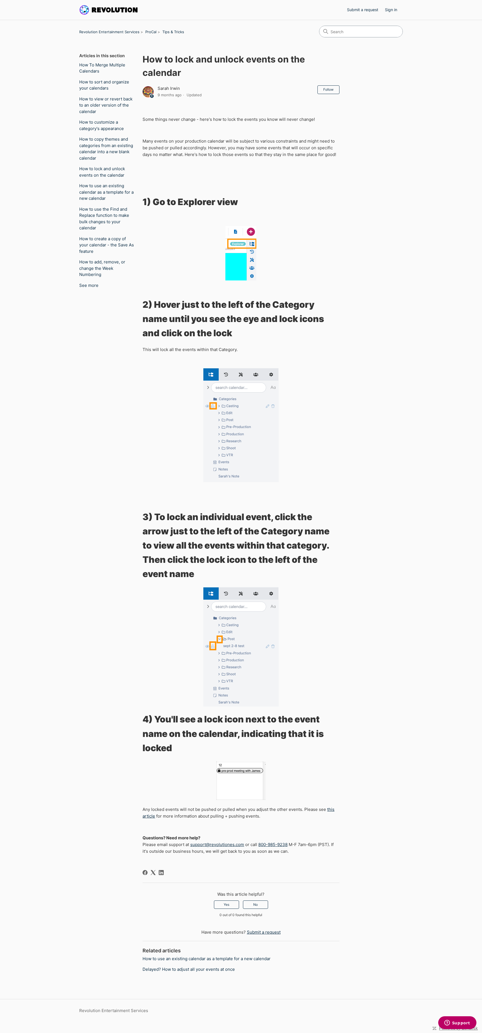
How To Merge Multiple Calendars (102, 68)
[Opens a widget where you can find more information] (457, 1023)
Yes (226, 904)
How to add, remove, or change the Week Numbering (102, 268)
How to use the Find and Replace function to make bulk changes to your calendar (104, 218)
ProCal (150, 32)
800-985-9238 (273, 844)
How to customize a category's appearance (101, 125)
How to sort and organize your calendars (104, 85)
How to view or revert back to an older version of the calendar (105, 105)
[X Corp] (153, 872)
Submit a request (362, 9)
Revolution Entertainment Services (109, 32)
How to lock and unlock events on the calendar (102, 172)
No (255, 904)
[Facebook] (145, 872)
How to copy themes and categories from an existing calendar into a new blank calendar (106, 148)
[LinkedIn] (161, 872)
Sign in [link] (391, 9)
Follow (328, 89)
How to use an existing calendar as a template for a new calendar (106, 192)
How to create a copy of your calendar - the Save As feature (106, 245)
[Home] (108, 10)
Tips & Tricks (173, 32)
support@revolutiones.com (217, 844)
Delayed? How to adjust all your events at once (189, 969)
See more (88, 285)
